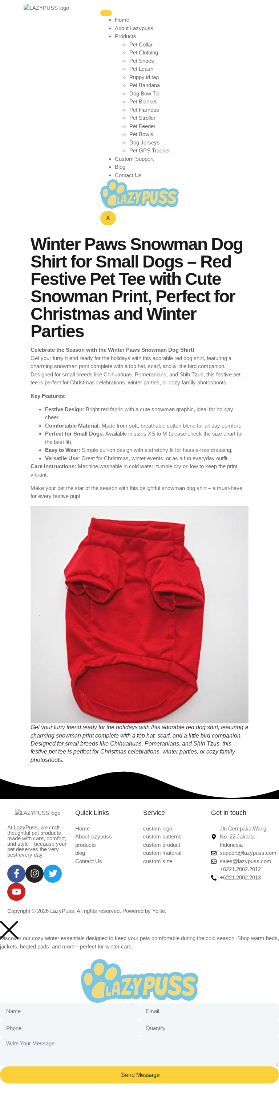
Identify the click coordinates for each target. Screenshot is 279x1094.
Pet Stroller (142, 118)
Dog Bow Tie (144, 93)
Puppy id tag (144, 77)
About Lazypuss (134, 28)
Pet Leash (141, 69)
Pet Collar (141, 44)
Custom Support (134, 159)
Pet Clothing (143, 52)
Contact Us (128, 175)
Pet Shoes (141, 61)
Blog (120, 167)
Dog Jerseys (144, 142)
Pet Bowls (141, 134)
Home (122, 20)
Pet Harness (144, 110)
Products (125, 36)
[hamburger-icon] (106, 13)
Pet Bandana (144, 85)
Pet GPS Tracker (149, 150)
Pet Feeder (142, 126)
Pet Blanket (143, 101)
